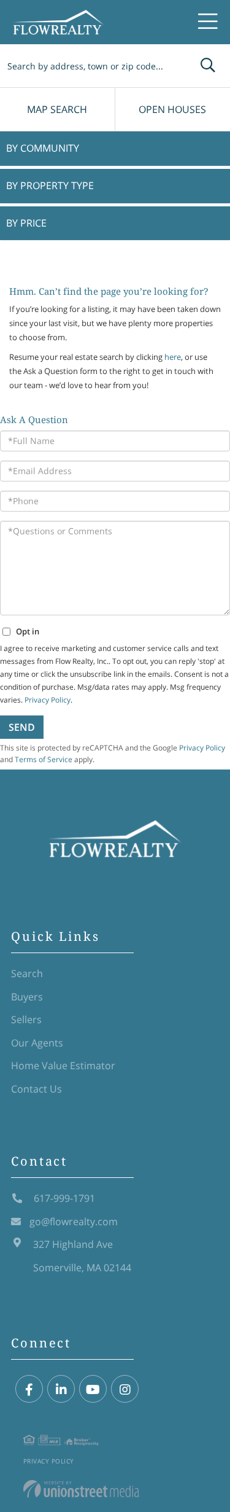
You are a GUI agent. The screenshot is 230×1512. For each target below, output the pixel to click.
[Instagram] (125, 1389)
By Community (42, 148)
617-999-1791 (63, 1198)
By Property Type (50, 185)
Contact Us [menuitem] (36, 1089)
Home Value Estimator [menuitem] (63, 1065)
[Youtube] (93, 1389)
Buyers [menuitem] (27, 996)
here (172, 356)
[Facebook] (29, 1389)
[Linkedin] (61, 1389)
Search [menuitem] (27, 973)
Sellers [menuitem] (26, 1019)
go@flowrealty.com (73, 1221)
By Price (26, 223)
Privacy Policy (48, 1461)
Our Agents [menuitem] (37, 1043)
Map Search (57, 109)
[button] (208, 65)
